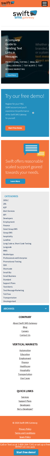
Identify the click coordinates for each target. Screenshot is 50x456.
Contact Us (25, 335)
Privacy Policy (25, 429)
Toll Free (7, 294)
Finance (6, 225)
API (4, 214)
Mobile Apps (8, 254)
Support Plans (9, 283)
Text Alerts (29, 65)
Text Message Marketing (13, 290)
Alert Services (9, 211)
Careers (25, 331)
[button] (44, 3)
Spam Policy (25, 437)
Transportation (10, 297)
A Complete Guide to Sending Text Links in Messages (13, 48)
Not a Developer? (25, 409)
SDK (5, 265)
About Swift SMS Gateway (25, 323)
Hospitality (25, 370)
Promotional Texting (16, 62)
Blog (25, 327)
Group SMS (7, 232)
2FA (4, 203)
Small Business (13, 65)
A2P (5, 207)
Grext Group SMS (10, 229)
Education (25, 354)
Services (25, 397)
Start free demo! (26, 452)
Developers (8, 218)
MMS (5, 250)
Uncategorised (9, 301)
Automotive (25, 350)
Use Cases (25, 378)
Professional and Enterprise (15, 258)
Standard (7, 279)
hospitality (8, 236)
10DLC (6, 200)
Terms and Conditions (25, 433)
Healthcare (25, 366)
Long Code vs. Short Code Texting (17, 243)
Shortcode (7, 268)
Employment (9, 222)
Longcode (7, 247)
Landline (7, 240)
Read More (12, 75)
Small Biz (34, 62)
